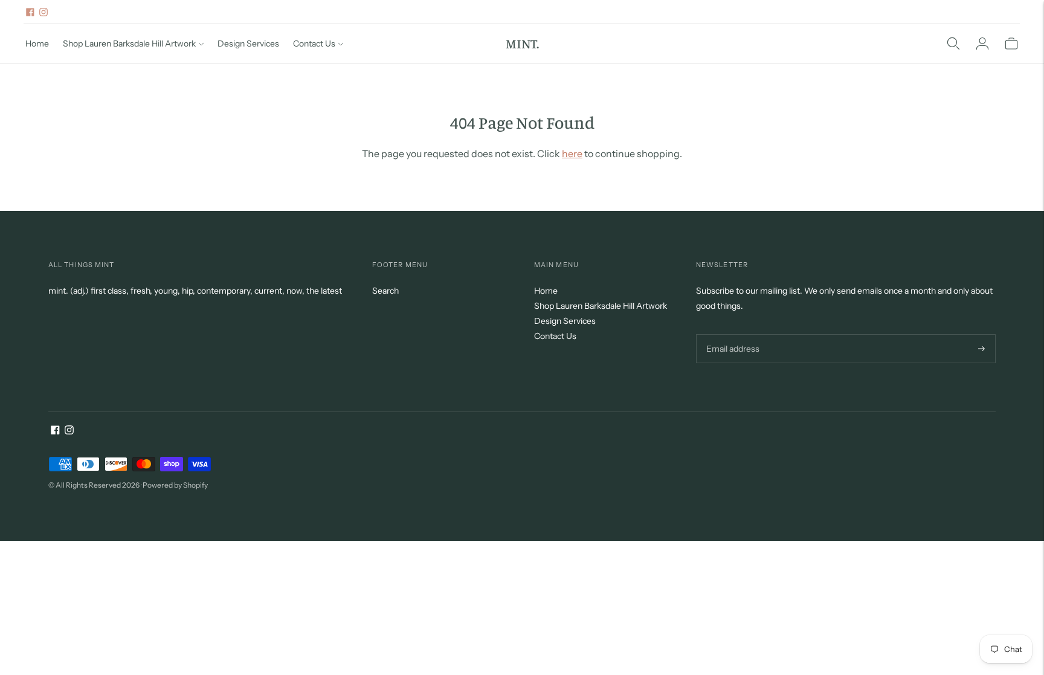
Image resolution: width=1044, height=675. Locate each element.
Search (385, 290)
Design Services (248, 43)
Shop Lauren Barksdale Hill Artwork (129, 43)
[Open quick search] (953, 43)
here (572, 153)
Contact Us (314, 43)
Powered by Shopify (175, 484)
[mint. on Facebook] (30, 12)
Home (37, 43)
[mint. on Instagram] (43, 12)
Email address (731, 333)
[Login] (982, 43)
